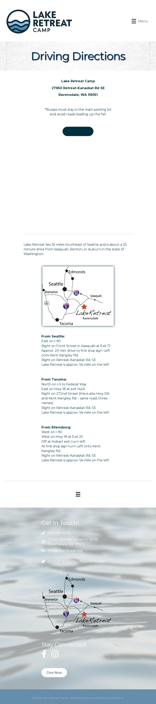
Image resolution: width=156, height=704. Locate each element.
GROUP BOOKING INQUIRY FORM (76, 561)
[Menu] (78, 494)
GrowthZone (115, 698)
